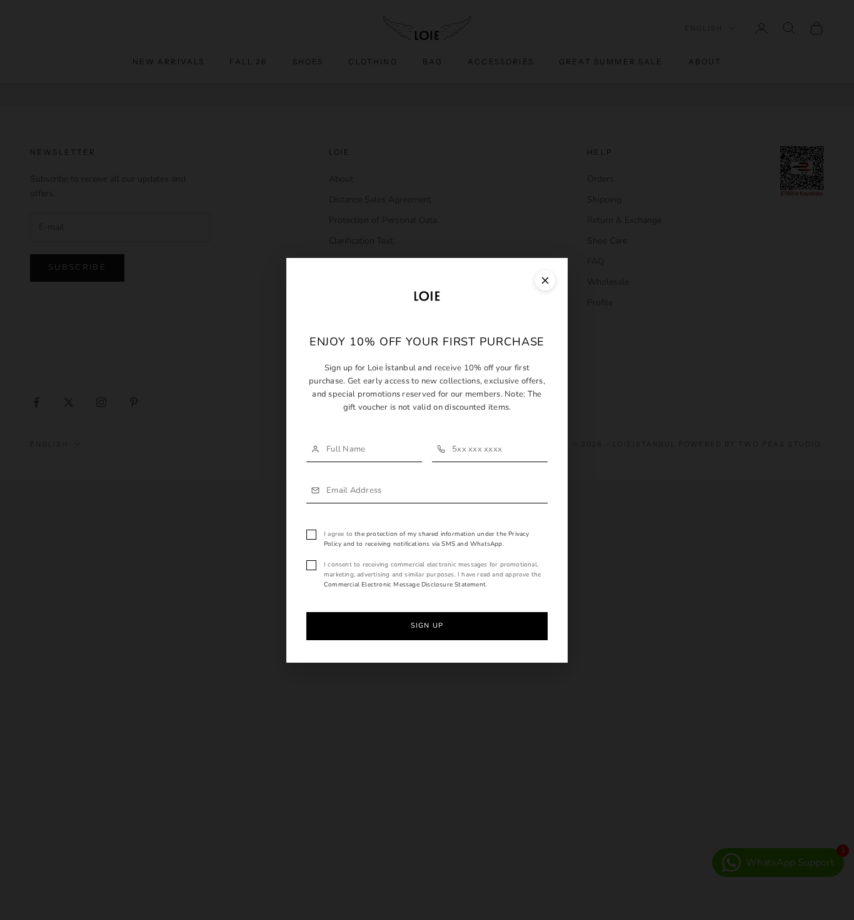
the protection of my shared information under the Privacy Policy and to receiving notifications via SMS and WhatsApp (427, 539)
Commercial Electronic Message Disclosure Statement (405, 584)
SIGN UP (427, 625)
